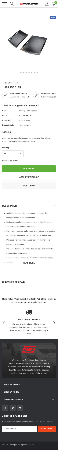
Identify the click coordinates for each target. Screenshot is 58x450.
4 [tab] (29, 72)
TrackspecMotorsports (28, 111)
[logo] (29, 3)
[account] (47, 4)
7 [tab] (37, 72)
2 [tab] (23, 72)
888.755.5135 (12, 87)
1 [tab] (21, 72)
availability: (7, 120)
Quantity (5, 148)
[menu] (4, 3)
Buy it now (29, 185)
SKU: (4, 116)
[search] (12, 3)
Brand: (5, 111)
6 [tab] (34, 72)
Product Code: (8, 125)
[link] (5, 408)
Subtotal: (5, 161)
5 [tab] (31, 72)
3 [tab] (26, 72)
